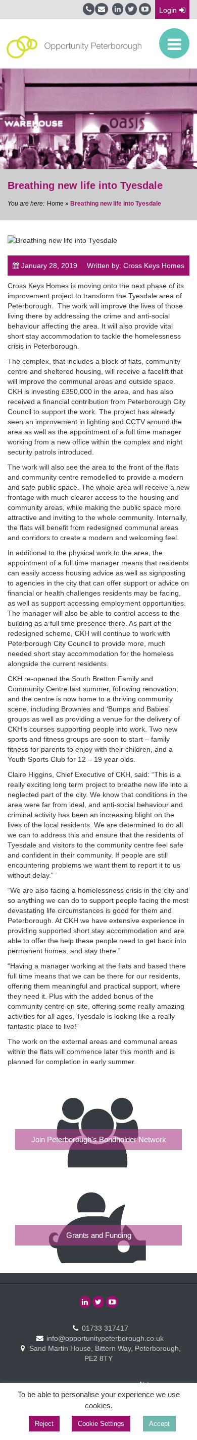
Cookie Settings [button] (101, 1423)
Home (55, 203)
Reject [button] (44, 1423)
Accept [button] (159, 1423)
